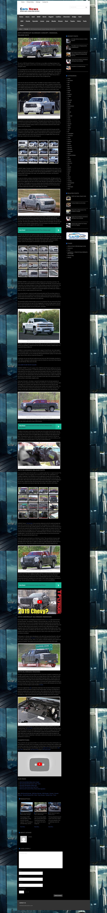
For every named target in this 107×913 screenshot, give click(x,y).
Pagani (69, 159)
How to (69, 121)
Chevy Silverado (41, 795)
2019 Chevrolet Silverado (26, 793)
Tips (68, 175)
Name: (20, 870)
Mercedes (69, 147)
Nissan (60, 21)
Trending (69, 180)
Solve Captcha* (22, 888)
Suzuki (68, 171)
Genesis (69, 112)
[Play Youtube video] (39, 602)
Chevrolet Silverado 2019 (28, 795)
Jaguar (69, 127)
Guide (68, 117)
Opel (68, 157)
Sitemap (38, 2)
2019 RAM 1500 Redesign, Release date (28, 785)
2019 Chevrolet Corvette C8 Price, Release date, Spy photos (32, 788)
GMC (21, 21)
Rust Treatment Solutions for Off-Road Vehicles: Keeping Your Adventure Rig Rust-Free (79, 54)
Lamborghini (70, 133)
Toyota (72, 21)
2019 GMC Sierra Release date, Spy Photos (29, 787)
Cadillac (58, 16)
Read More (22, 826)
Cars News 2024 (20, 911)
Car (68, 98)
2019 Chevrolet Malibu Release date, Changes (29, 782)
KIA (68, 131)
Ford (79, 16)
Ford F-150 (29, 728)
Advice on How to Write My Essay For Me (76, 246)
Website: (21, 882)
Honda (28, 21)
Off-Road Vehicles (71, 155)
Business (69, 94)
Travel (68, 178)
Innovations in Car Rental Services (78, 66)
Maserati (69, 141)
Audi (33, 16)
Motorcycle (69, 151)
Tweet (10, 21)
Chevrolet (66, 16)
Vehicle (69, 184)
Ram (66, 21)
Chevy (35, 795)
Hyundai (35, 21)
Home (22, 2)
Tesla (84, 21)
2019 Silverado (45, 793)
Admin (30, 837)
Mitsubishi (69, 149)
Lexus (42, 21)
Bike (68, 84)
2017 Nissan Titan (34, 749)
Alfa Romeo (70, 80)
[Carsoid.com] (77, 239)
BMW (38, 16)
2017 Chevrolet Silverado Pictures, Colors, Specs (30, 783)
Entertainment (70, 106)
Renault (69, 167)
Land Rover (70, 135)
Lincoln (69, 139)
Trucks (54, 795)
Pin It (10, 32)
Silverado (41, 684)
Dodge (74, 16)
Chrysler (69, 102)
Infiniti (68, 125)
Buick (44, 16)
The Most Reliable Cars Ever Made (78, 203)
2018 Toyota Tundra (46, 749)
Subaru (69, 169)
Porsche (69, 161)
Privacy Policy (30, 2)
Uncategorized (70, 182)
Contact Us (45, 2)
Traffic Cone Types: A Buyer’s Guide (78, 196)
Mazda (54, 21)
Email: (20, 876)
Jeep (47, 21)
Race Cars (69, 163)
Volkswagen (70, 186)
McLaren (69, 145)
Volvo (79, 21)
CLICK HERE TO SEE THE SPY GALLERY (27, 364)
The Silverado (29, 523)
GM (30, 687)
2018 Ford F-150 (46, 747)
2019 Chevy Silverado (36, 793)
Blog (68, 86)
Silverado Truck (49, 795)
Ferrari (68, 108)
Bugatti (51, 16)
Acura (27, 16)
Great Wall (69, 116)
